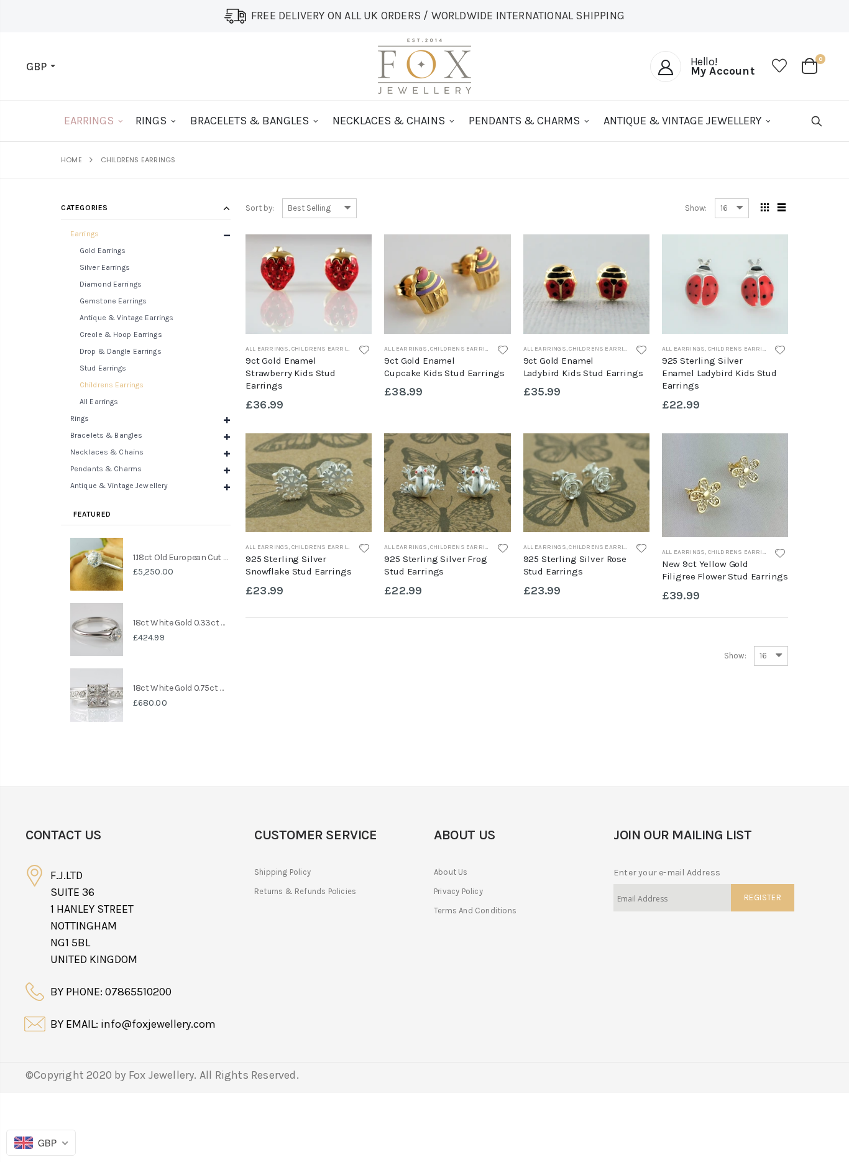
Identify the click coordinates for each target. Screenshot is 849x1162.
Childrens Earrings (325, 349)
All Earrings (267, 349)
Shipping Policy (282, 872)
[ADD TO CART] (767, 255)
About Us (451, 872)
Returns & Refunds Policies (305, 891)
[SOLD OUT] (351, 255)
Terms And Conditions (475, 910)
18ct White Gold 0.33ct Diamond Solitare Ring (219, 622)
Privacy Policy (458, 891)
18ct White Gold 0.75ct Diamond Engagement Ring (228, 688)
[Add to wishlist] (364, 350)
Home (71, 160)
